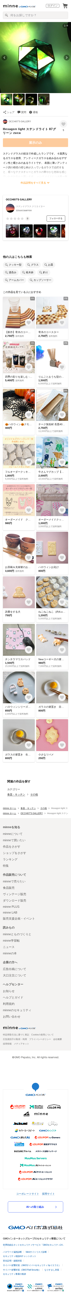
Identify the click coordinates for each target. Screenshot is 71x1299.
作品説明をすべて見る (33, 182)
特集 (6, 865)
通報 (35, 112)
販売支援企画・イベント (19, 918)
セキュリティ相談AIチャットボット (19, 1256)
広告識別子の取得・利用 (15, 1039)
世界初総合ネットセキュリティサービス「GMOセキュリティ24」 (34, 1245)
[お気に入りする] (63, 124)
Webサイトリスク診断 (36, 1252)
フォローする (55, 218)
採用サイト (48, 1193)
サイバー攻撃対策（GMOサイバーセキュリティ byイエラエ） (32, 1265)
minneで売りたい (14, 881)
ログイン (53, 5)
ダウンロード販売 (14, 900)
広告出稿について (14, 969)
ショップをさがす (14, 853)
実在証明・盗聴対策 (12, 1260)
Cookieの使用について (42, 1034)
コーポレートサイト (27, 1193)
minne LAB (10, 912)
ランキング (10, 859)
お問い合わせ (11, 1016)
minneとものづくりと (17, 934)
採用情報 (7, 1044)
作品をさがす (11, 846)
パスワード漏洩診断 (12, 1252)
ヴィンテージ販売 (14, 894)
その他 (34, 794)
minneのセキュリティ (17, 1010)
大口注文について (14, 975)
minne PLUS (11, 906)
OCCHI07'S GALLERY (20, 121)
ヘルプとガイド (13, 997)
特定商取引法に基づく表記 (16, 1034)
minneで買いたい (14, 840)
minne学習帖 (11, 940)
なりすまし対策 (51, 1270)
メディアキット (21, 1044)
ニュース (9, 947)
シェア (11, 112)
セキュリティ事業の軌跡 (14, 1274)
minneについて (13, 833)
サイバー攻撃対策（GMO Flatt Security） (22, 1270)
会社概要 (57, 1039)
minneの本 (10, 953)
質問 (23, 112)
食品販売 (9, 887)
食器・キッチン (16, 794)
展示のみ (35, 142)
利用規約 (9, 1003)
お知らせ (9, 991)
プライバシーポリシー (40, 1039)
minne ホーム (9, 808)
